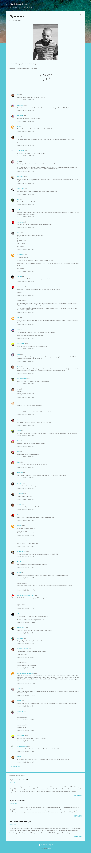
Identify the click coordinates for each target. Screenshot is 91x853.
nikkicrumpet (20, 176)
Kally (18, 614)
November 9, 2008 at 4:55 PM (25, 478)
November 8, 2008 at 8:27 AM (25, 204)
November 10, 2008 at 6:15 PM (25, 633)
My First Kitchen (21, 551)
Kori (18, 161)
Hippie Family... (21, 343)
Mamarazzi (20, 105)
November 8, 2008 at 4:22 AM (25, 110)
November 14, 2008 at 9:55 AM (25, 762)
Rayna (18, 232)
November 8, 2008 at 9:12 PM (25, 373)
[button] (80, 15)
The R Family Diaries (18, 4)
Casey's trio (20, 711)
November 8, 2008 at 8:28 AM (25, 217)
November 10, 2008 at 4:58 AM (25, 535)
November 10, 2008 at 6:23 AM (25, 546)
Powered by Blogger (47, 845)
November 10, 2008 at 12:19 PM (26, 622)
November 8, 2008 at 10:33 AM (25, 271)
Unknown (19, 525)
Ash (18, 137)
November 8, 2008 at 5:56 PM (25, 338)
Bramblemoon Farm (22, 649)
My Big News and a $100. (18, 801)
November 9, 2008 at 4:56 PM (25, 488)
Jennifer (19, 757)
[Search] (84, 5)
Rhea (18, 441)
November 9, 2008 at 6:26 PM (25, 499)
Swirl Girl (19, 276)
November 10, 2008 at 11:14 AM (26, 590)
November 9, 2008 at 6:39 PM (25, 509)
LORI (18, 515)
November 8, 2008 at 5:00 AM (25, 131)
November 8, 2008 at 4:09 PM (25, 312)
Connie (19, 430)
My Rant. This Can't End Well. (19, 780)
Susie (18, 354)
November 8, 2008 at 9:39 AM (25, 227)
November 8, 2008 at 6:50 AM (25, 156)
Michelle (19, 562)
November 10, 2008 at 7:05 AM (25, 557)
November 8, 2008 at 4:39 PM (25, 324)
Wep (18, 199)
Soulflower (20, 494)
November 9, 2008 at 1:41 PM (25, 457)
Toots (18, 126)
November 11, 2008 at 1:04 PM (25, 706)
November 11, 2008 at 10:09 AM (26, 668)
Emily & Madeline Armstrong (25, 673)
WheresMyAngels (22, 378)
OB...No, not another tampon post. (21, 821)
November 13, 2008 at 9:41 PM (25, 751)
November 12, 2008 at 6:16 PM (25, 730)
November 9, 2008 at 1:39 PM (25, 446)
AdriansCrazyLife (22, 746)
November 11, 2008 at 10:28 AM (26, 683)
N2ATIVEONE (20, 189)
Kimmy (19, 572)
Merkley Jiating (21, 627)
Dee (18, 94)
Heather (19, 210)
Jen (18, 330)
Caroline (19, 504)
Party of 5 (19, 483)
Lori (18, 389)
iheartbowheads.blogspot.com (25, 595)
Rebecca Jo (20, 638)
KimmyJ (19, 700)
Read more (77, 795)
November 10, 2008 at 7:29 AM (25, 567)
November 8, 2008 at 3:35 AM (25, 100)
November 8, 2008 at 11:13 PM (25, 397)
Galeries (49, 848)
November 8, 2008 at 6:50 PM (25, 361)
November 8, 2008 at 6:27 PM (25, 349)
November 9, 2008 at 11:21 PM (25, 520)
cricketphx (20, 472)
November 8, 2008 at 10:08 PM (25, 384)
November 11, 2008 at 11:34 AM (26, 695)
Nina (18, 420)
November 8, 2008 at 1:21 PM (25, 295)
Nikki (18, 317)
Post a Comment (16, 766)
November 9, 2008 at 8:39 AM (25, 414)
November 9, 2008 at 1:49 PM (25, 467)
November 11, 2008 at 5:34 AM (25, 657)
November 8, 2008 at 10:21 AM (25, 249)
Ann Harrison (20, 254)
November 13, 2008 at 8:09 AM (25, 741)
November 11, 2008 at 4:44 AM (25, 643)
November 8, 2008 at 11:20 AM (25, 281)
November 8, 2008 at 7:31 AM (25, 183)
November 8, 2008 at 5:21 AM (25, 145)
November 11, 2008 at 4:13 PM (25, 720)
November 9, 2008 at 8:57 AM (25, 425)
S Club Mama (20, 150)
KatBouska (20, 222)
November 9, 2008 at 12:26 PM (25, 436)
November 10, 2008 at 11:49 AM (26, 608)
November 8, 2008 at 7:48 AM (25, 194)
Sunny (18, 366)
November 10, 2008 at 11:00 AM (26, 578)
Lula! (18, 403)
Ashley (19, 688)
